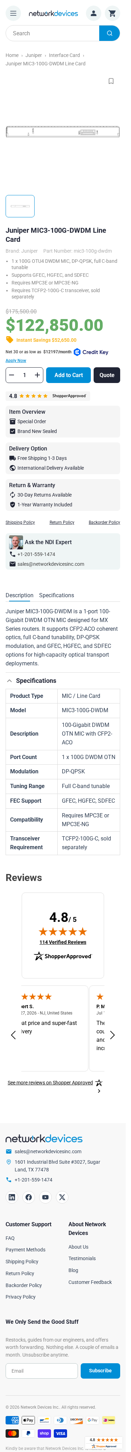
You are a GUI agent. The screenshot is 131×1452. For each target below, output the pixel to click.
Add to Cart (68, 375)
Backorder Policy (104, 522)
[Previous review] (13, 1035)
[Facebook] (28, 1197)
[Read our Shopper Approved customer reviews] (104, 1442)
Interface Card (64, 55)
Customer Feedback (90, 1282)
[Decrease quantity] (11, 375)
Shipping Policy (20, 522)
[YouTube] (45, 1197)
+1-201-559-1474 (36, 554)
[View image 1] (20, 206)
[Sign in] (93, 13)
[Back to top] (9, 681)
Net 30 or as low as (39, 356)
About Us (78, 1247)
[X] (62, 1197)
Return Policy (62, 522)
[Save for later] (111, 81)
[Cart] (112, 13)
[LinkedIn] (12, 1197)
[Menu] (13, 13)
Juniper (34, 55)
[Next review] (112, 1035)
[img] (62, 931)
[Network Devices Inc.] (53, 13)
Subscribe (100, 1370)
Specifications (56, 595)
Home (12, 55)
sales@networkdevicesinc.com (50, 564)
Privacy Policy (21, 1297)
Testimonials (82, 1258)
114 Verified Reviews (62, 942)
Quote (107, 375)
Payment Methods (25, 1249)
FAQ (10, 1238)
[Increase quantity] (37, 375)
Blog (73, 1270)
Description (20, 595)
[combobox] (63, 33)
